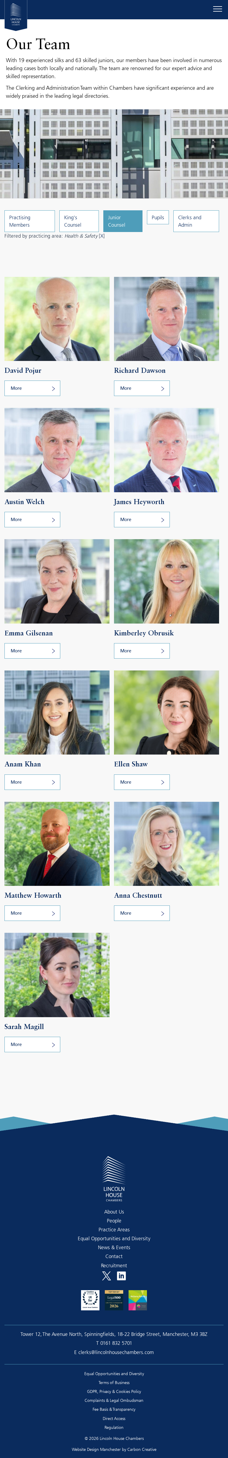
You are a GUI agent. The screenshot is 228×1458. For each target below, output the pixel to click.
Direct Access (114, 1418)
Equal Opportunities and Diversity (114, 1238)
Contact (114, 1256)
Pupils (158, 217)
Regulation (114, 1427)
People (114, 1220)
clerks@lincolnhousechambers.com (116, 1352)
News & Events (114, 1247)
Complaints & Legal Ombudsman (114, 1400)
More (16, 388)
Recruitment (114, 1265)
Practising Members (19, 221)
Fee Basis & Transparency (114, 1409)
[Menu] (218, 9)
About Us (114, 1211)
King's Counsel (72, 221)
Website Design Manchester (96, 1449)
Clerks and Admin (189, 221)
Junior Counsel (116, 221)
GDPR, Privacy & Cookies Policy (114, 1391)
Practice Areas (114, 1229)
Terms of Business (114, 1382)
